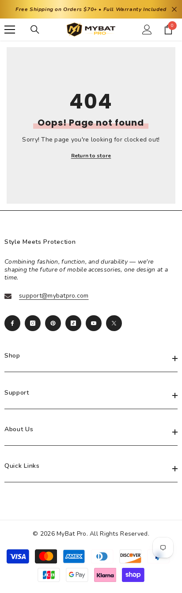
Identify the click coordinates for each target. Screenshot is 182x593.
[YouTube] (94, 323)
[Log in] (147, 29)
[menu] (9, 29)
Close (174, 9)
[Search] (35, 29)
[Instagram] (33, 323)
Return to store (91, 155)
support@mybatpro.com (54, 295)
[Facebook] (12, 323)
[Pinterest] (53, 323)
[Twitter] (114, 323)
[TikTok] (73, 323)
